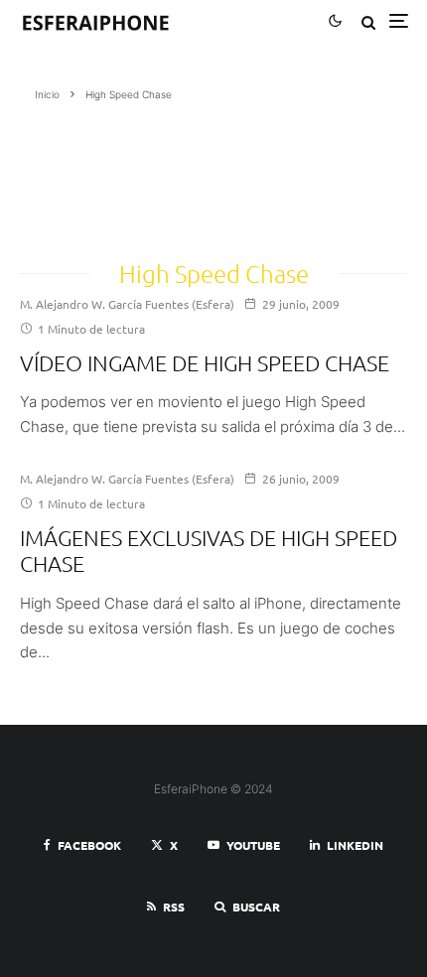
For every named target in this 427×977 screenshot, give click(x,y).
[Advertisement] (106, 174)
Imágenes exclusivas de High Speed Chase (208, 550)
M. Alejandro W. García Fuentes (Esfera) (127, 304)
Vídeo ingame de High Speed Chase (204, 362)
